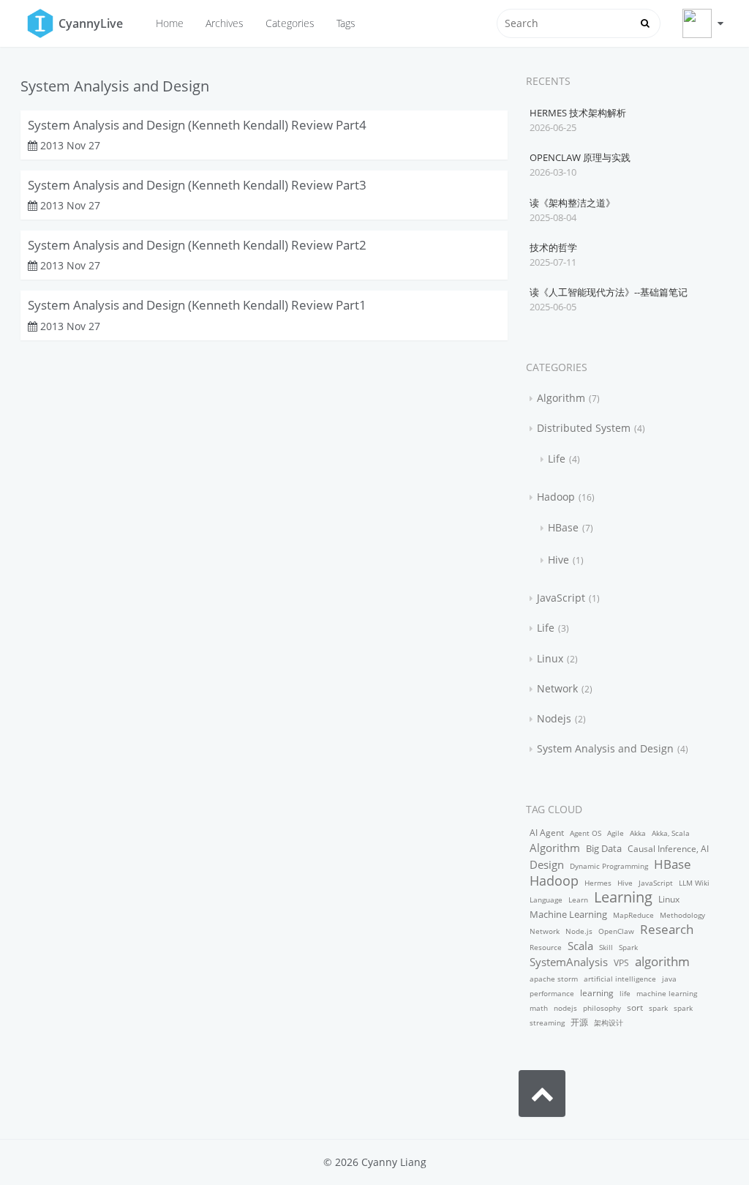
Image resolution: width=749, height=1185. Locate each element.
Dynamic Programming (609, 866)
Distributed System (584, 428)
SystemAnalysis (569, 961)
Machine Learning (568, 914)
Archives (225, 23)
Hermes (597, 883)
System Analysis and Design (605, 748)
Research (666, 929)
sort (635, 1007)
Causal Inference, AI (668, 848)
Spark (628, 947)
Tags (345, 23)
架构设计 (608, 1022)
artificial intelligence (620, 978)
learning (597, 992)
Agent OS (585, 833)
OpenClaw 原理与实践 (580, 157)
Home (170, 23)
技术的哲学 (553, 247)
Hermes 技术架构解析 (578, 112)
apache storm (554, 978)
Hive (558, 560)
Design (547, 864)
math (539, 1008)
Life (556, 459)
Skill (606, 947)
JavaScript (561, 598)
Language (546, 899)
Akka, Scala (671, 833)
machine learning (666, 993)
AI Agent (547, 832)
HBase (563, 527)
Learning (623, 897)
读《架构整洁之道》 (572, 202)
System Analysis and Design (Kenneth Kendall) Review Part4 (197, 124)
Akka (638, 833)
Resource (546, 947)
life (625, 993)
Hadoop (556, 497)
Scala (580, 945)
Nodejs (554, 718)
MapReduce (633, 915)
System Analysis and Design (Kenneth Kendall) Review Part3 (197, 184)
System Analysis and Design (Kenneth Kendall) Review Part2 (197, 244)
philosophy (602, 1008)
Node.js (578, 931)
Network (557, 688)
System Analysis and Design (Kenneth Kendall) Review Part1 (197, 304)
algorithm (662, 961)
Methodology (682, 915)
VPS (621, 962)
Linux (550, 658)
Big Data (604, 848)
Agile (615, 833)
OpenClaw (616, 931)
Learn (578, 899)
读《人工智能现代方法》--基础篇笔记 (609, 292)
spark (658, 1008)
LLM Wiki (694, 883)
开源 (579, 1022)
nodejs (565, 1008)
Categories (290, 23)
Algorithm (561, 398)
